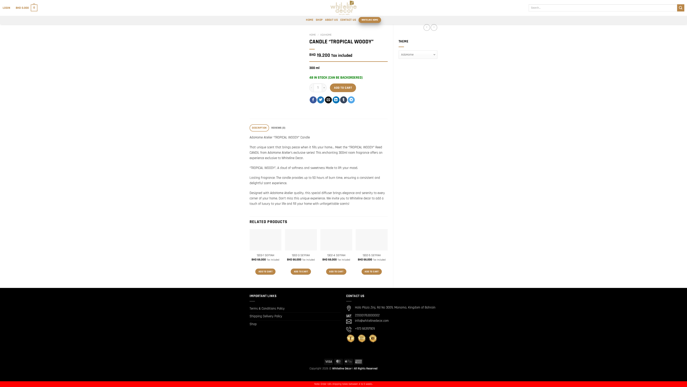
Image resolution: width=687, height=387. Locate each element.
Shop (319, 20)
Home (309, 20)
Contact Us (348, 20)
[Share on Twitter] (320, 99)
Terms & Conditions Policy (267, 308)
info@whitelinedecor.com (372, 321)
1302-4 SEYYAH (336, 255)
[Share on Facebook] (313, 99)
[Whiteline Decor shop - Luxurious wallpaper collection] (343, 8)
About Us (331, 20)
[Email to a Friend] (328, 99)
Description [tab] (259, 128)
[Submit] (680, 7)
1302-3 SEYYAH (301, 255)
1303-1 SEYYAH (265, 255)
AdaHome (326, 35)
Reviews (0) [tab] (278, 128)
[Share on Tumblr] (343, 99)
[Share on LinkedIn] (336, 99)
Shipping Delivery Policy (266, 316)
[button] (6, 8)
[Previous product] (434, 27)
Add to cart (343, 88)
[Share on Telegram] (351, 99)
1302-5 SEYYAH (372, 255)
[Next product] (426, 27)
